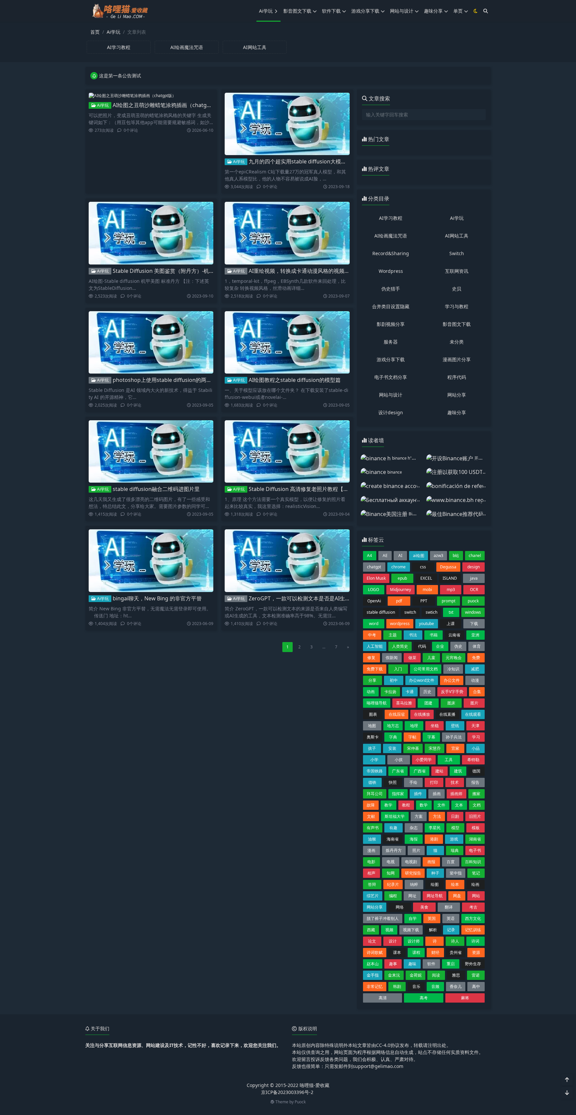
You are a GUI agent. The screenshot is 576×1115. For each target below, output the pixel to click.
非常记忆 (375, 986)
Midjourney (400, 589)
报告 (475, 782)
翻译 (449, 907)
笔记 (476, 873)
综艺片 (373, 896)
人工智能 (375, 646)
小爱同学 (424, 759)
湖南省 (475, 839)
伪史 (458, 646)
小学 (374, 759)
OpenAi (374, 601)
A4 (369, 555)
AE (385, 555)
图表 (373, 714)
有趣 (393, 827)
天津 (475, 725)
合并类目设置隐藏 (390, 306)
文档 (477, 805)
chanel (475, 555)
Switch (456, 253)
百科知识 (473, 862)
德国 (476, 771)
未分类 (457, 342)
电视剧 (411, 862)
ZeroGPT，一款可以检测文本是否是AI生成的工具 (307, 598)
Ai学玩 (266, 11)
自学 (413, 918)
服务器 (391, 342)
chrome (398, 567)
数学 (424, 805)
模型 (455, 827)
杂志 (414, 827)
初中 (394, 680)
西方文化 (473, 918)
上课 (451, 623)
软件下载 (331, 11)
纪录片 (393, 884)
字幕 (431, 737)
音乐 (416, 986)
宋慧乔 (435, 748)
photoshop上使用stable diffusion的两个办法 (167, 380)
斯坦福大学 (395, 816)
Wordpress (391, 271)
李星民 (435, 827)
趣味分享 (433, 11)
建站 (439, 771)
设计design (390, 412)
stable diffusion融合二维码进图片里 (156, 489)
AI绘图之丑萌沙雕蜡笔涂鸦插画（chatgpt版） (168, 105)
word (373, 623)
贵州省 (456, 952)
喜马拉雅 (404, 703)
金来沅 (394, 975)
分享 (372, 680)
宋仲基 (413, 748)
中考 (372, 635)
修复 (371, 657)
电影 (371, 862)
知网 (391, 873)
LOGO (373, 589)
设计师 (414, 941)
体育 (477, 646)
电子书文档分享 (390, 377)
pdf (399, 601)
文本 (459, 805)
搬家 (476, 793)
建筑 (458, 771)
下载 (474, 623)
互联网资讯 (456, 271)
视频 (389, 930)
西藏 (371, 930)
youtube (426, 623)
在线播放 (422, 714)
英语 (451, 918)
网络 (400, 907)
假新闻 (392, 657)
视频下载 (411, 930)
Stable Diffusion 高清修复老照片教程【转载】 (304, 489)
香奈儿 (456, 986)
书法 (413, 635)
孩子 (372, 748)
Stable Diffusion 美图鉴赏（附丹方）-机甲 (163, 270)
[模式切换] (476, 11)
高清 (383, 998)
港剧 (434, 839)
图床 (451, 703)
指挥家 (398, 793)
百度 (451, 862)
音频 (435, 986)
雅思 (456, 975)
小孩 (399, 759)
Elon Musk (376, 578)
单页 (458, 11)
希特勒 (473, 759)
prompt (448, 601)
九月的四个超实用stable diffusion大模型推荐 (303, 161)
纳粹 (414, 884)
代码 (422, 646)
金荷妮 (416, 975)
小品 (476, 748)
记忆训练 (473, 930)
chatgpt (374, 567)
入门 (398, 669)
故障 (371, 805)
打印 (434, 782)
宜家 (455, 748)
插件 (418, 793)
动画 (371, 691)
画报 (431, 862)
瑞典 (455, 850)
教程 (406, 805)
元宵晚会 (454, 657)
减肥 (475, 669)
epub (402, 578)
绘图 (435, 884)
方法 (437, 816)
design (473, 567)
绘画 (475, 884)
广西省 (420, 771)
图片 (474, 703)
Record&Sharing (390, 253)
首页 (95, 32)
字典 (393, 737)
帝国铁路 (375, 771)
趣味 (412, 964)
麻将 (465, 998)
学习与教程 (456, 306)
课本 (397, 952)
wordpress (400, 623)
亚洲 (475, 635)
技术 (455, 782)
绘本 (455, 884)
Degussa (448, 567)
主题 (393, 635)
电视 (391, 862)
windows (473, 612)
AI (400, 555)
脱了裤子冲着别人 (383, 918)
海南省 (393, 839)
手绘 (413, 782)
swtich (431, 612)
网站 (476, 896)
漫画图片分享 (457, 359)
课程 (416, 952)
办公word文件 (421, 680)
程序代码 (456, 377)
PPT (423, 601)
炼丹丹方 (394, 850)
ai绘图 (418, 555)
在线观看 (473, 714)
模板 (476, 827)
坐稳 (435, 725)
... (323, 647)
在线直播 (447, 714)
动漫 (475, 680)
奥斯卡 (373, 737)
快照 (393, 782)
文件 (441, 805)
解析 (433, 930)
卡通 (410, 691)
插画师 (456, 793)
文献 (371, 816)
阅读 (436, 975)
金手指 (373, 975)
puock (473, 601)
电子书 (475, 850)
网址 (412, 896)
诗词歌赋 (375, 952)
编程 (393, 896)
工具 (449, 759)
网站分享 (456, 395)
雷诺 (476, 975)
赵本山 (373, 964)
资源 (476, 952)
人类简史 (400, 646)
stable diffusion (381, 612)
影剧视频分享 (391, 324)
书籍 (434, 635)
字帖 (412, 737)
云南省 (454, 635)
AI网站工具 (456, 235)
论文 (372, 941)
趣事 (393, 964)
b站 (456, 555)
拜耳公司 (375, 793)
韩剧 (397, 986)
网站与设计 (401, 11)
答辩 (372, 884)
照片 (416, 850)
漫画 (371, 850)
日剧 (455, 816)
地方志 (393, 725)
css (423, 567)
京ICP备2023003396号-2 (287, 1092)
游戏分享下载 (365, 11)
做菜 (412, 657)
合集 (477, 691)
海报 (414, 839)
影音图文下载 (297, 11)
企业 (440, 646)
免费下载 (375, 669)
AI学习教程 (390, 218)
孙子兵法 (454, 737)
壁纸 (455, 725)
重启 (451, 964)
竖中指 (456, 873)
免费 (476, 657)
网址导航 (435, 896)
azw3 (438, 555)
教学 (388, 805)
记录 (451, 930)
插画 (437, 793)
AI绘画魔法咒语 (390, 235)
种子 (435, 873)
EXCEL (426, 578)
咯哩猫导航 (377, 703)
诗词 (475, 941)
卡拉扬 (390, 691)
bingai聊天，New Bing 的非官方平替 (157, 598)
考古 (473, 907)
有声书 (373, 827)
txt (451, 612)
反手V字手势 (452, 691)
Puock (300, 1102)
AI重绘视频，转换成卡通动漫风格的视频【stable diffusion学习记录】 (332, 270)
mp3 (451, 589)
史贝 (456, 289)
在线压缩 (397, 714)
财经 (435, 952)
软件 (431, 964)
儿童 (431, 657)
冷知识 (453, 669)
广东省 (398, 771)
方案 (419, 816)
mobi (427, 589)
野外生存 (473, 964)
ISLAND (450, 578)
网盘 (457, 896)
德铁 (372, 782)
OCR (474, 589)
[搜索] (486, 11)
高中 (476, 986)
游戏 (454, 839)
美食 (424, 907)
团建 (428, 703)
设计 (393, 941)
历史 (427, 691)
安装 (392, 748)
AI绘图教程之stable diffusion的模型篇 (295, 380)
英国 (432, 918)
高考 (424, 998)
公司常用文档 (426, 669)
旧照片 (475, 816)
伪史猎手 (390, 289)
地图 (372, 725)
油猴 (372, 839)
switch (410, 612)
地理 (414, 725)
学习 (476, 737)
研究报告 (413, 873)
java (474, 578)
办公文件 (452, 680)
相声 (371, 873)
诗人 (455, 941)
